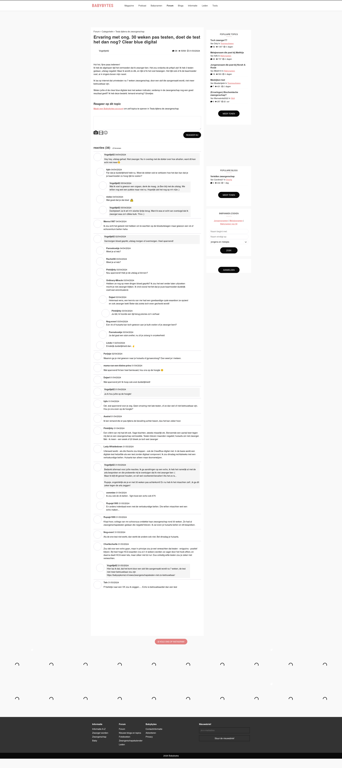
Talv (106, 582)
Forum (170, 5)
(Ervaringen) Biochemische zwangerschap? (224, 93)
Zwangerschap (99, 736)
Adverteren (151, 732)
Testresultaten (227, 43)
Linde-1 (110, 342)
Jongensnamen (221, 220)
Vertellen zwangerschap (222, 176)
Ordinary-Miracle (114, 280)
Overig (229, 179)
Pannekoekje (112, 248)
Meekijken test (217, 79)
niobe (109, 196)
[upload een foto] (96, 133)
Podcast (142, 5)
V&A (175, 11)
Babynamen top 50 (228, 223)
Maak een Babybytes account (108, 108)
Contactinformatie (154, 728)
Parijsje (107, 353)
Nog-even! (111, 321)
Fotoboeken (187, 11)
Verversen (117, 148)
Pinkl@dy (111, 269)
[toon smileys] (106, 133)
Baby (94, 740)
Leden (205, 5)
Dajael (112, 297)
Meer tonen (229, 113)
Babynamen (156, 5)
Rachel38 (111, 258)
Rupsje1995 (112, 503)
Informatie (192, 5)
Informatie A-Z (99, 728)
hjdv (108, 169)
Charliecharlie (111, 544)
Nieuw (124, 11)
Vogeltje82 (109, 154)
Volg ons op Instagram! (171, 641)
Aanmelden (229, 270)
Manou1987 (109, 221)
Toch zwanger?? (218, 40)
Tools (215, 5)
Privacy (149, 736)
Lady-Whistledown (113, 446)
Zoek (228, 250)
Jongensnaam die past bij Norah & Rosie (228, 66)
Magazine (129, 5)
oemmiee (110, 492)
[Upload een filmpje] (101, 133)
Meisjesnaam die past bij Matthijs (227, 52)
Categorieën (137, 11)
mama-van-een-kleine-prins (117, 365)
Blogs (180, 5)
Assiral (107, 416)
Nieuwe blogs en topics (130, 732)
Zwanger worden (100, 732)
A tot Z (218, 11)
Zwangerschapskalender (158, 11)
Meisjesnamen (236, 220)
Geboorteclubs (203, 11)
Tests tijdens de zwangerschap (129, 31)
